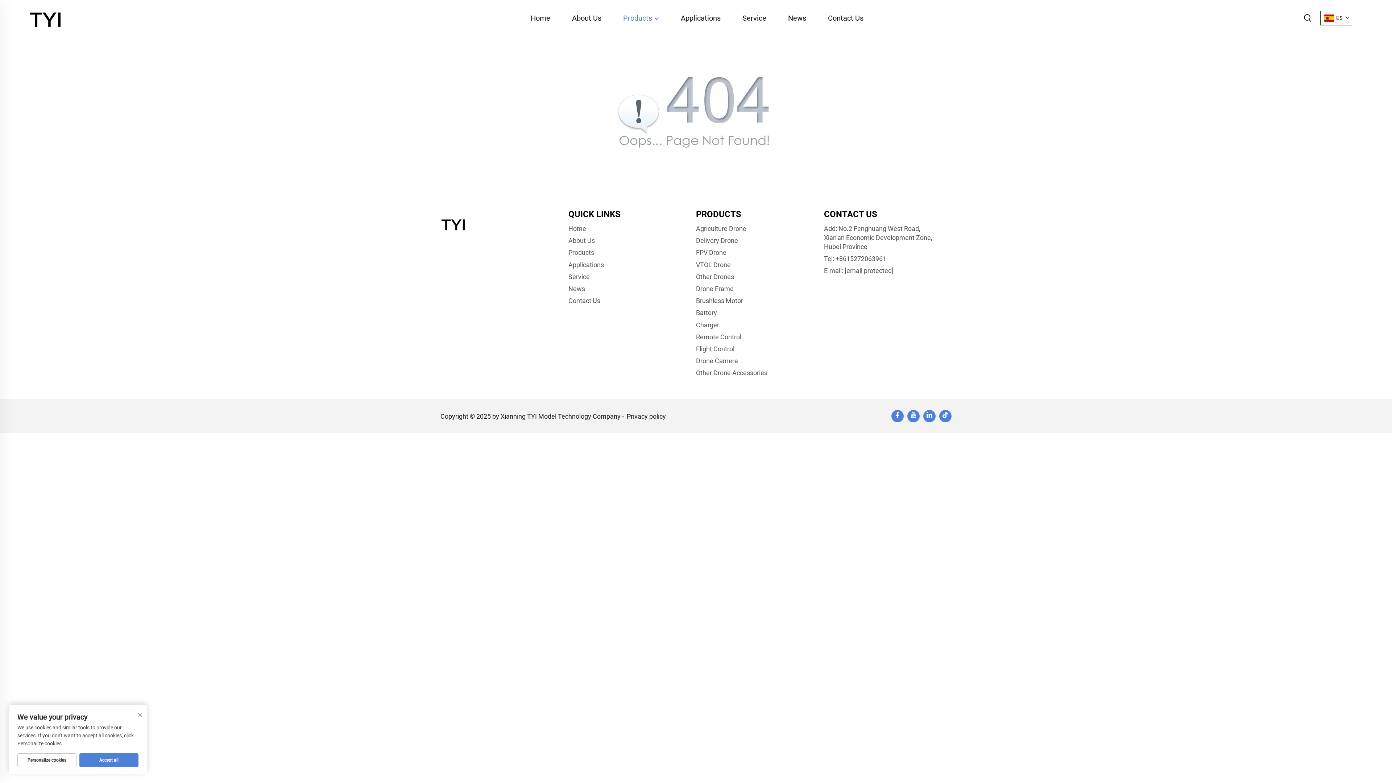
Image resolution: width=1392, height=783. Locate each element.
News (797, 18)
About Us (586, 18)
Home (540, 18)
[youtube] (913, 416)
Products (638, 18)
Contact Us (845, 18)
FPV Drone (711, 252)
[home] (47, 17)
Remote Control (718, 337)
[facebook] (897, 416)
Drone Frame (715, 289)
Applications (701, 18)
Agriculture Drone (721, 228)
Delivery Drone (717, 240)
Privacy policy (646, 416)
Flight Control (715, 349)
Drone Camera (717, 361)
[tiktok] (945, 416)
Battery (706, 312)
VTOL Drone (713, 265)
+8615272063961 (861, 258)
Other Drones (715, 277)
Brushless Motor (719, 300)
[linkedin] (929, 416)
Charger (707, 325)
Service (754, 18)
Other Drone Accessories (731, 373)
